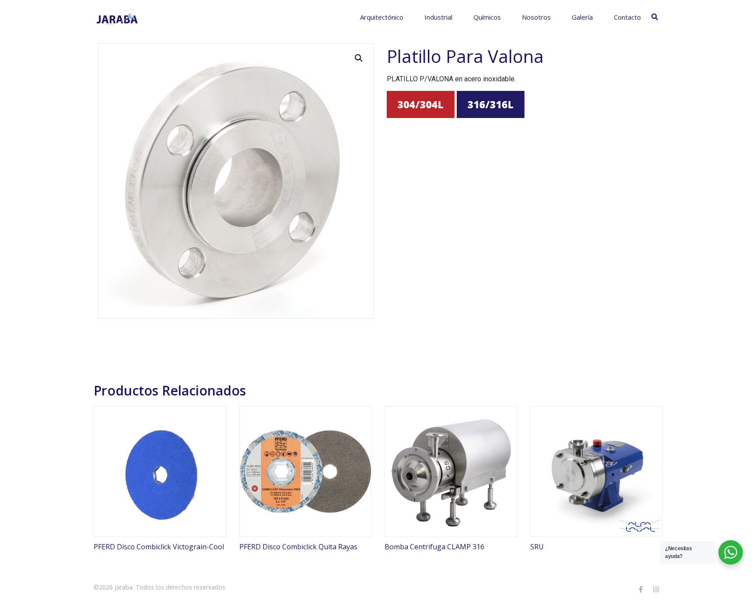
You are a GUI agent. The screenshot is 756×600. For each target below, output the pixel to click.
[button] (359, 58)
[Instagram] (655, 589)
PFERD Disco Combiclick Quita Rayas (298, 546)
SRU (537, 546)
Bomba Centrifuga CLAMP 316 (434, 546)
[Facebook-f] (640, 589)
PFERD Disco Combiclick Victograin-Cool (159, 546)
